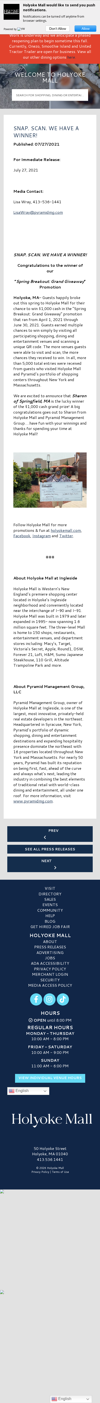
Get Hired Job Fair (50, 926)
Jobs (50, 958)
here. (71, 57)
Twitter (66, 535)
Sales (50, 899)
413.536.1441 (50, 1159)
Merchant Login (50, 974)
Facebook (21, 535)
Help (50, 915)
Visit (50, 888)
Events (50, 904)
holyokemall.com (66, 530)
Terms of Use (60, 1172)
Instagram (41, 535)
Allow (86, 29)
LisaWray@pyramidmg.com (38, 212)
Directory (50, 894)
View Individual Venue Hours (50, 1077)
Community (50, 910)
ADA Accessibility (50, 963)
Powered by (10, 29)
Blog (50, 921)
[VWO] (22, 29)
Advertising (50, 952)
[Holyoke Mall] (50, 1119)
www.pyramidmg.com (33, 801)
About (50, 941)
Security (50, 980)
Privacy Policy (50, 969)
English (22, 1091)
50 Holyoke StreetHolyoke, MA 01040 (50, 1151)
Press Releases (50, 947)
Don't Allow (57, 29)
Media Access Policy (50, 985)
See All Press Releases (50, 849)
